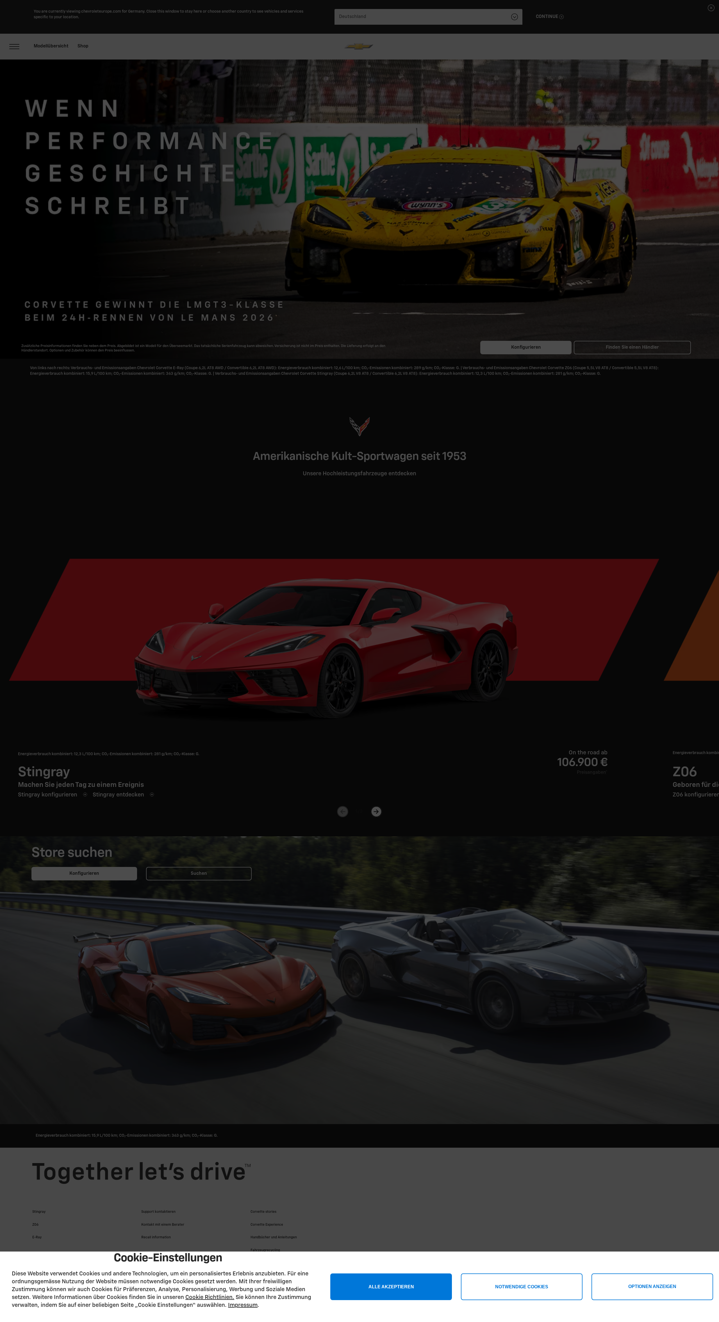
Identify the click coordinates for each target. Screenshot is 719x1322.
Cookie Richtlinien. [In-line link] (209, 1297)
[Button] (652, 1286)
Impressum (243, 1305)
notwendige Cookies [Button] (521, 1286)
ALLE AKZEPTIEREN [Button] (391, 1286)
